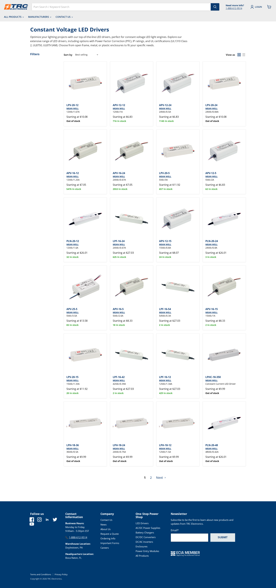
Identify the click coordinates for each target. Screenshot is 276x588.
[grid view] (239, 54)
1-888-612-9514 (234, 8)
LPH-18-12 (165, 445)
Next (160, 477)
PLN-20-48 (211, 445)
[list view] (243, 54)
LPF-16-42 (119, 377)
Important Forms (109, 543)
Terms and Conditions (40, 574)
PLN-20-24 (211, 241)
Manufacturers (39, 16)
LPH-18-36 (72, 445)
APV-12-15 (165, 241)
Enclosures (141, 546)
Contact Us (63, 16)
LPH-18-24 (119, 445)
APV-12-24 (165, 105)
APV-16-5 (118, 309)
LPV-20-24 (211, 105)
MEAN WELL (72, 108)
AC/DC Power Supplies (148, 527)
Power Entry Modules (147, 551)
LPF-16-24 (119, 241)
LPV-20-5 (164, 173)
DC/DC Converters (146, 537)
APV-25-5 (71, 309)
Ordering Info (107, 538)
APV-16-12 (72, 173)
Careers (104, 547)
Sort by (68, 54)
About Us (105, 529)
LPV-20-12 (72, 105)
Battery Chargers (145, 532)
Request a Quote (109, 533)
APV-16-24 (119, 173)
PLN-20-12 (72, 241)
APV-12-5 (210, 173)
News (103, 524)
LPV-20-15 (72, 377)
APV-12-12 (119, 105)
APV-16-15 (211, 309)
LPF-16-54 (165, 309)
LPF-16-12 (165, 377)
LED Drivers (142, 523)
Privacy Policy (61, 574)
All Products (13, 16)
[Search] (215, 7)
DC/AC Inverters (144, 541)
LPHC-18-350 (213, 377)
